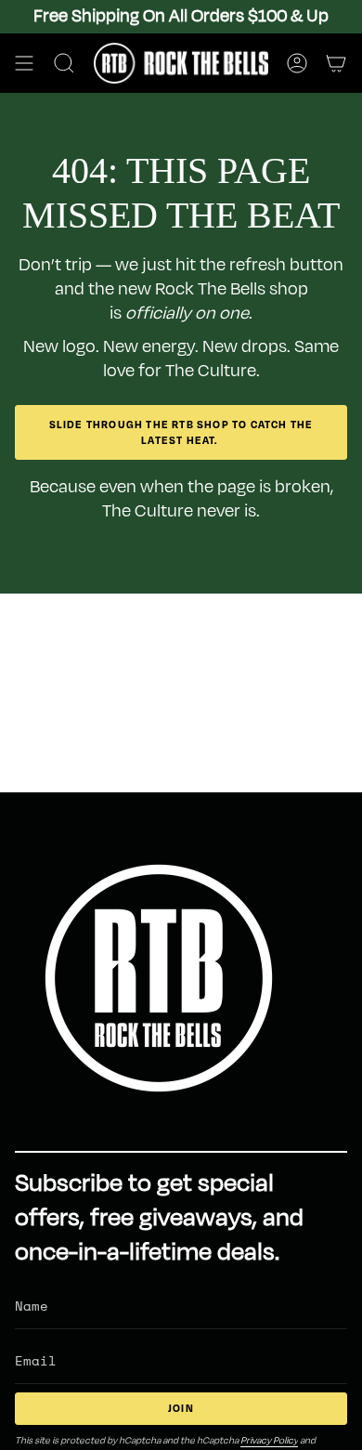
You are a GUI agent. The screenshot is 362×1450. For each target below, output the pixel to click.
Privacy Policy (269, 1440)
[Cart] (336, 63)
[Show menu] (24, 63)
